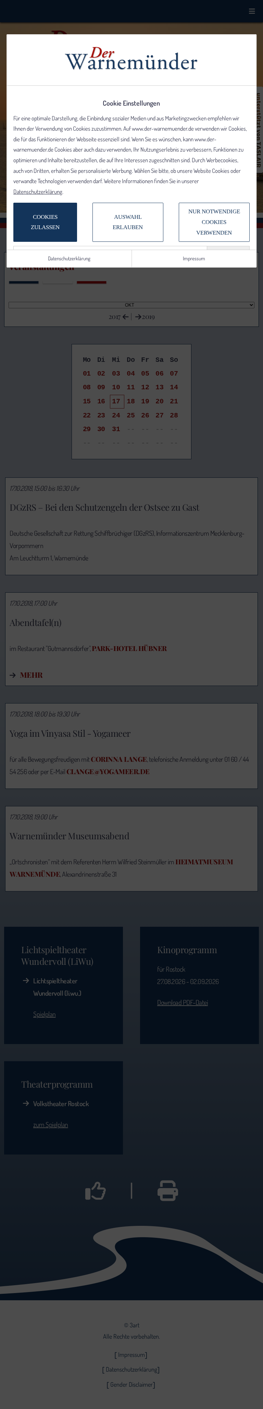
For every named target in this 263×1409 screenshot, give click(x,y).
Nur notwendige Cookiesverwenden (214, 222)
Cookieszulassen (45, 222)
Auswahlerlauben (128, 222)
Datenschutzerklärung (37, 191)
